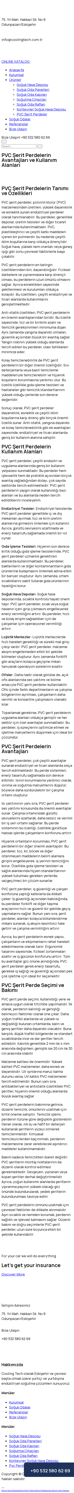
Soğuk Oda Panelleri (33, 89)
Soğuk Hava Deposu (32, 84)
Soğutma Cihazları (31, 99)
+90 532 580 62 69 (50, 1470)
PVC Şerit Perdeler (32, 114)
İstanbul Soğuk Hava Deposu (57, 1490)
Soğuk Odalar (20, 119)
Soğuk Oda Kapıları (32, 94)
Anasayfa (16, 70)
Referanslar (18, 124)
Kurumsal (16, 75)
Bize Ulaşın (18, 129)
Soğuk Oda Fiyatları (27, 1490)
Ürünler (15, 79)
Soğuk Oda (40, 1490)
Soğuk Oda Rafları (31, 104)
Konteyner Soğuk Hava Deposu (41, 109)
